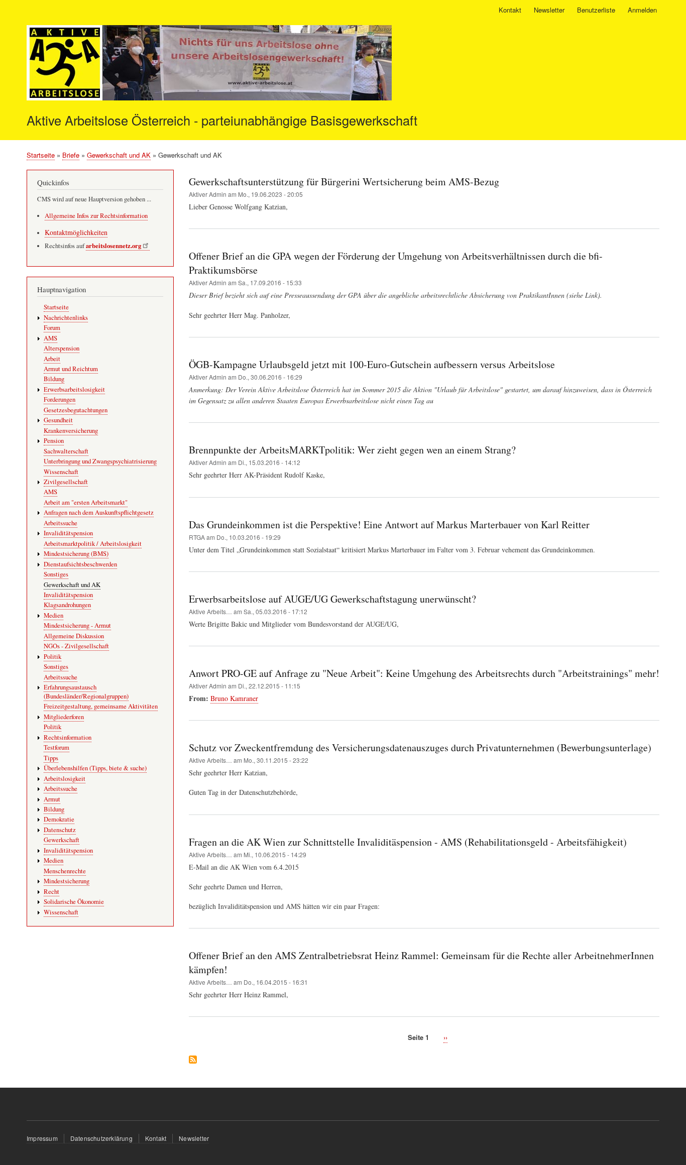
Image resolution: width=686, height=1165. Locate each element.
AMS (50, 338)
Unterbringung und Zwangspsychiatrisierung (100, 461)
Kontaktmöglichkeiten (76, 232)
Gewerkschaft (61, 840)
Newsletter (549, 10)
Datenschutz (60, 830)
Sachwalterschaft (66, 451)
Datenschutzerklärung (101, 1138)
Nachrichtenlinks (66, 317)
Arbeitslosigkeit (64, 778)
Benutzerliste (596, 10)
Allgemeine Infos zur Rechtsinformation (96, 215)
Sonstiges (56, 574)
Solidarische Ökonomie (74, 901)
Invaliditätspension (68, 533)
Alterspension (61, 348)
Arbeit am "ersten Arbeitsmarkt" (86, 502)
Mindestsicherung (66, 881)
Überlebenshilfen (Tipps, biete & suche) (95, 768)
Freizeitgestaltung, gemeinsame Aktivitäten (101, 706)
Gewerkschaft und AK (119, 155)
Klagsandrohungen (67, 605)
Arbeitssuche (60, 523)
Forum (52, 327)
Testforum (56, 747)
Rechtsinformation (67, 737)
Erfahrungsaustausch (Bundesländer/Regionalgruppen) (86, 692)
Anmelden (642, 10)
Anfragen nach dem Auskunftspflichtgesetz (99, 512)
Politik (52, 656)
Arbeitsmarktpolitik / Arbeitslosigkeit (93, 543)
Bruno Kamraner (234, 698)
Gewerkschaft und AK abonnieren (193, 1060)
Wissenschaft (61, 472)
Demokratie (59, 819)
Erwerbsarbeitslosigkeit (74, 389)
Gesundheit (58, 420)
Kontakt (510, 10)
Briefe (70, 155)
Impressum (42, 1138)
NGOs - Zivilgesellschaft (76, 646)
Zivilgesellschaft (66, 482)
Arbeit (52, 359)
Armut (52, 799)
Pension (54, 440)
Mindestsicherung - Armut (77, 625)
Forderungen (59, 399)
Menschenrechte (65, 871)
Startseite (41, 155)
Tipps (51, 758)
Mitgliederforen (64, 717)
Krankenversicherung (71, 430)
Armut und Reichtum (71, 369)
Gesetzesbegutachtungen (75, 410)
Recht (51, 891)
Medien (53, 615)
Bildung (54, 379)
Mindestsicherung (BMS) (76, 553)
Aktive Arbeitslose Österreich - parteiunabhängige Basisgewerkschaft (222, 120)
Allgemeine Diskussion (74, 636)
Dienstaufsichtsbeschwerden (80, 564)
